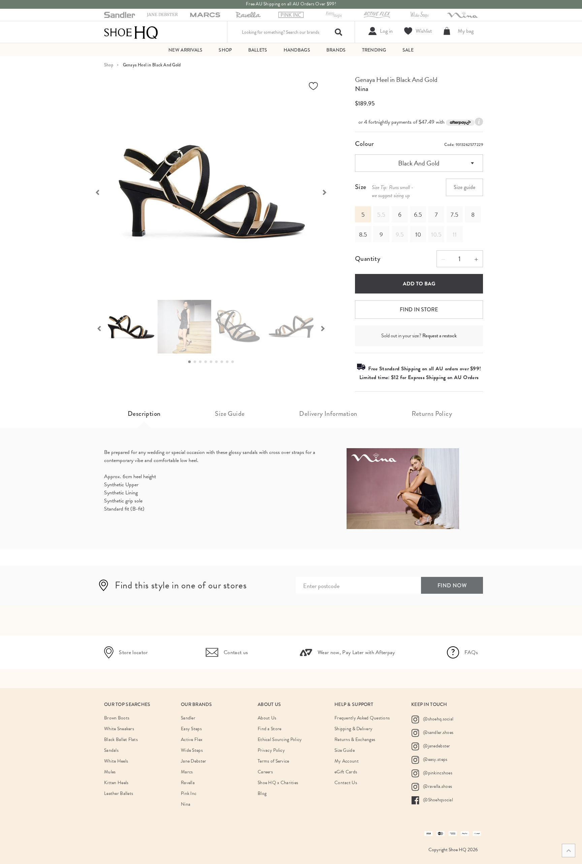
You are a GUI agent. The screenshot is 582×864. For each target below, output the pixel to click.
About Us (267, 717)
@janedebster (436, 745)
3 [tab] (202, 362)
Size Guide (230, 414)
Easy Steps (191, 728)
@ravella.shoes (437, 786)
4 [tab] (207, 362)
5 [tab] (212, 362)
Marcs (187, 771)
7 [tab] (223, 362)
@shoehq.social (437, 718)
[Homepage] (131, 32)
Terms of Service (273, 761)
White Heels (116, 761)
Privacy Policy (271, 750)
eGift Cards (345, 771)
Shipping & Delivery (353, 728)
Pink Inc (188, 793)
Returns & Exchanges (354, 739)
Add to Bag (419, 284)
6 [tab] (218, 362)
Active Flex (191, 739)
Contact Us (345, 782)
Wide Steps (192, 750)
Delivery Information (328, 414)
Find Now (452, 585)
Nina (361, 89)
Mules (110, 771)
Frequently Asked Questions (362, 717)
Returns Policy (432, 414)
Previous (94, 192)
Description (144, 414)
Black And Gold (419, 163)
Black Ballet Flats (121, 739)
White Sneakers (119, 728)
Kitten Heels (116, 782)
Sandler (188, 717)
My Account (346, 761)
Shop (108, 65)
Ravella (188, 782)
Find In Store (419, 309)
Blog (262, 793)
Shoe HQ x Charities (278, 782)
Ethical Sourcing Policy (280, 739)
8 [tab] (229, 362)
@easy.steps (434, 759)
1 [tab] (191, 362)
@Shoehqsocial (437, 799)
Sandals (111, 750)
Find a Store (269, 728)
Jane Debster (193, 761)
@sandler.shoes (437, 732)
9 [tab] (234, 362)
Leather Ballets (118, 793)
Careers (265, 771)
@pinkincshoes (437, 772)
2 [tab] (196, 362)
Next (328, 192)
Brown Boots (116, 717)
